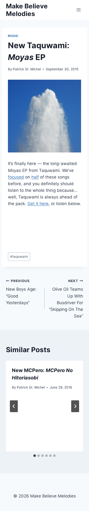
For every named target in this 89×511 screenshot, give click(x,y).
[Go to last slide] (14, 406)
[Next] (75, 406)
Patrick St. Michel (27, 69)
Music (13, 36)
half (35, 177)
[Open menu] (78, 10)
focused (16, 177)
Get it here (37, 203)
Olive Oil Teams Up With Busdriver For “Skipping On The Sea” (66, 298)
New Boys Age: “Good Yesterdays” (21, 292)
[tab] (34, 455)
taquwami (19, 256)
